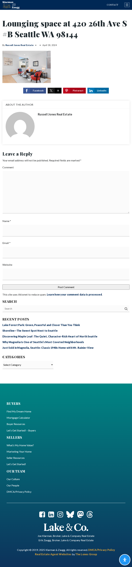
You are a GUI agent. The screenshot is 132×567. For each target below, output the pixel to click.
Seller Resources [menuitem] (16, 457)
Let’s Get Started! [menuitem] (16, 464)
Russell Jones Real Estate (19, 45)
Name (6, 220)
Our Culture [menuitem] (13, 479)
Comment (8, 167)
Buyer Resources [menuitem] (16, 423)
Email (6, 242)
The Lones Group (86, 554)
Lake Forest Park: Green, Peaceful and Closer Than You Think (41, 324)
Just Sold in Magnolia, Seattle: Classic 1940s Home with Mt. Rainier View (48, 347)
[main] (66, 197)
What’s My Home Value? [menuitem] (20, 445)
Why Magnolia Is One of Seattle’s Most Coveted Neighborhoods (43, 342)
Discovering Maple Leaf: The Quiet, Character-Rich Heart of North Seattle (49, 336)
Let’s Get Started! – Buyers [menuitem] (21, 430)
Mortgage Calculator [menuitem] (18, 417)
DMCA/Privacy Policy (101, 549)
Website (7, 264)
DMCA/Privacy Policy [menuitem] (19, 491)
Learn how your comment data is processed (74, 294)
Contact (112, 4)
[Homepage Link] (66, 526)
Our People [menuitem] (13, 485)
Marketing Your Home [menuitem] (19, 451)
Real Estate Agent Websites (53, 554)
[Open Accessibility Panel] (124, 559)
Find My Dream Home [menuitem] (19, 411)
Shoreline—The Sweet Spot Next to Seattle (30, 330)
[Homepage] (10, 5)
